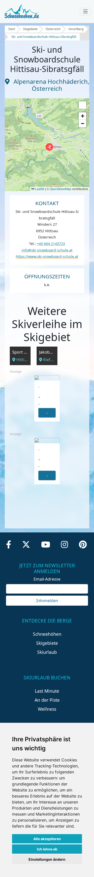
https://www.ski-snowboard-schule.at (47, 256)
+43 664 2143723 (51, 243)
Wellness (47, 709)
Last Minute (47, 691)
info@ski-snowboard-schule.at (47, 250)
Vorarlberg (75, 29)
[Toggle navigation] (85, 11)
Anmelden (48, 600)
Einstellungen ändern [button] (47, 859)
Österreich (53, 29)
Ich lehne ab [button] (47, 849)
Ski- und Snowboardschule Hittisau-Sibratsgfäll (43, 37)
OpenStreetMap (60, 189)
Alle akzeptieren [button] (47, 839)
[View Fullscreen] (82, 105)
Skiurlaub (47, 652)
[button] (49, 147)
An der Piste (47, 700)
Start (11, 29)
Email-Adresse (47, 579)
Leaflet (39, 189)
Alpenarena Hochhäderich (51, 81)
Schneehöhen (47, 634)
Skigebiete (30, 29)
